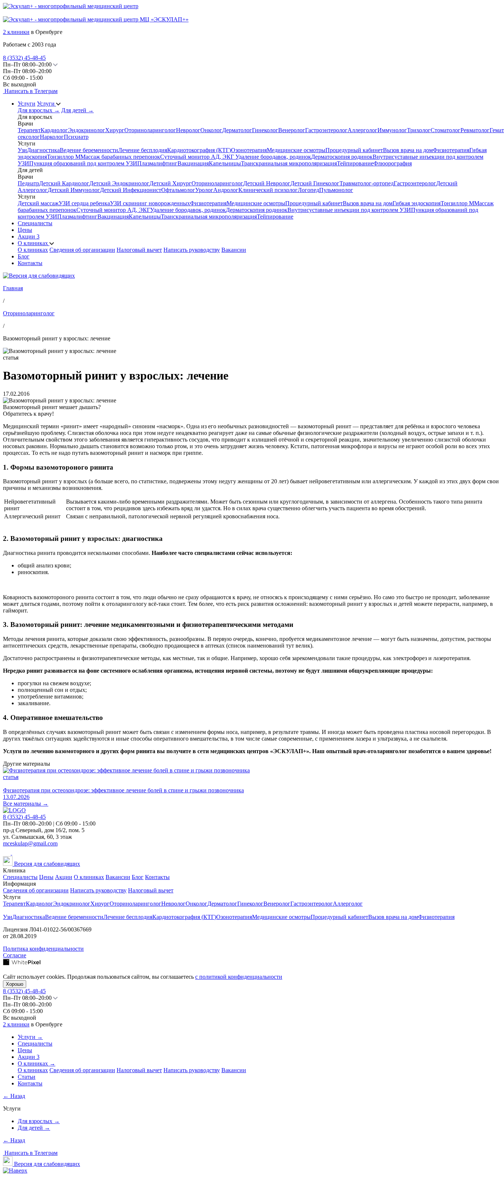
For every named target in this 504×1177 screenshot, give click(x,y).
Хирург (114, 130)
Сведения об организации (82, 250)
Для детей (77, 110)
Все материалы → (25, 803)
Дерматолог (237, 130)
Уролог (204, 190)
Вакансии (233, 250)
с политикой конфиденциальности (238, 977)
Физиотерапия (451, 150)
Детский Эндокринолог (119, 183)
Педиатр (28, 183)
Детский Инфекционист (130, 190)
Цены (25, 230)
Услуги (26, 103)
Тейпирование (355, 163)
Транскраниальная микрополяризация (289, 163)
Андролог (225, 190)
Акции (28, 236)
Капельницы (225, 163)
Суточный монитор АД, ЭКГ (197, 157)
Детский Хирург (170, 183)
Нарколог (52, 137)
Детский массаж (38, 203)
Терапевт (29, 130)
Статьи (26, 1077)
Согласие (14, 955)
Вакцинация (193, 163)
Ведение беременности (89, 150)
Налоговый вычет (139, 250)
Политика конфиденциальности (43, 949)
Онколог (211, 130)
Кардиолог (54, 130)
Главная (13, 288)
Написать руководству (191, 250)
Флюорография (392, 163)
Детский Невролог (266, 183)
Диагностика (43, 150)
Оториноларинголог (150, 130)
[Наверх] (15, 1170)
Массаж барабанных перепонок (120, 157)
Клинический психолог (268, 190)
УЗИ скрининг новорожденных (150, 203)
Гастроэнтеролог (326, 130)
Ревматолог (475, 130)
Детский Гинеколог (314, 183)
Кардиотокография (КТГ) (199, 150)
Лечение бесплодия (142, 150)
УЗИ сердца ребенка (84, 203)
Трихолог (419, 130)
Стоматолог (445, 130)
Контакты (30, 263)
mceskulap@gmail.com (30, 843)
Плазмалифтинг (157, 163)
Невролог (188, 130)
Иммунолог (392, 130)
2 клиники (16, 32)
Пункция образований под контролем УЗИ (83, 163)
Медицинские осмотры (296, 150)
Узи (22, 150)
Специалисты (35, 223)
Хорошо (14, 984)
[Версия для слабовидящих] (39, 275)
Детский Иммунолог (74, 190)
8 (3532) (24, 58)
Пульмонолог (336, 190)
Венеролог (291, 130)
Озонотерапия (249, 150)
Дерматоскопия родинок (342, 157)
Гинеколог (265, 130)
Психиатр (76, 137)
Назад (14, 1096)
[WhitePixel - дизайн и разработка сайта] (22, 963)
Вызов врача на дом (408, 150)
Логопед (308, 190)
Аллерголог (362, 130)
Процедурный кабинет (354, 150)
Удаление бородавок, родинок (273, 157)
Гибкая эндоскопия (417, 203)
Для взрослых (39, 110)
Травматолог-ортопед (366, 183)
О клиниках (33, 243)
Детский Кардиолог (64, 183)
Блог (24, 256)
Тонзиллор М (63, 157)
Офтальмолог (178, 190)
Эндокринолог (86, 130)
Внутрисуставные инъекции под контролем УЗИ (349, 210)
